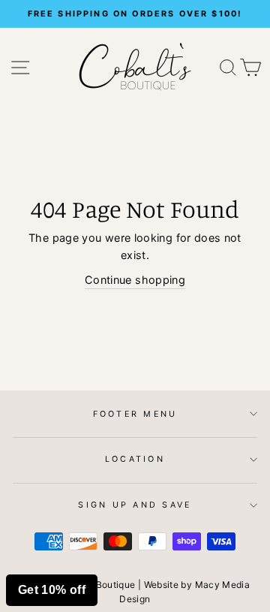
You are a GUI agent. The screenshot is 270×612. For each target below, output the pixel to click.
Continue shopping (135, 279)
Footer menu (135, 414)
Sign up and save (134, 505)
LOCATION (135, 459)
